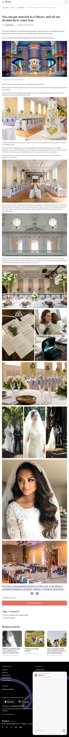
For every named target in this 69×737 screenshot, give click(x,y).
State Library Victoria (58, 87)
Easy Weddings (5, 7)
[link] (2, 727)
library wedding (10, 617)
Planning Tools (7, 666)
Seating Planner (6, 675)
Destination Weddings (8, 689)
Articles (13, 7)
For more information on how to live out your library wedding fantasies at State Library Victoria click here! (33, 588)
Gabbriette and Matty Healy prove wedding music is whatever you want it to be (11, 651)
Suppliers (38, 666)
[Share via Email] (37, 594)
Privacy (30, 723)
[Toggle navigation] (3, 2)
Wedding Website (7, 680)
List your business (7, 714)
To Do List (4, 669)
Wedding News (21, 7)
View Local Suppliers (34, 603)
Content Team (9, 25)
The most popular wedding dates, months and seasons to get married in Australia (56, 651)
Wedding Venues (23, 615)
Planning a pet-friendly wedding (32, 650)
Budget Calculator (7, 677)
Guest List (5, 672)
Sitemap (24, 723)
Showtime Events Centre (25, 93)
